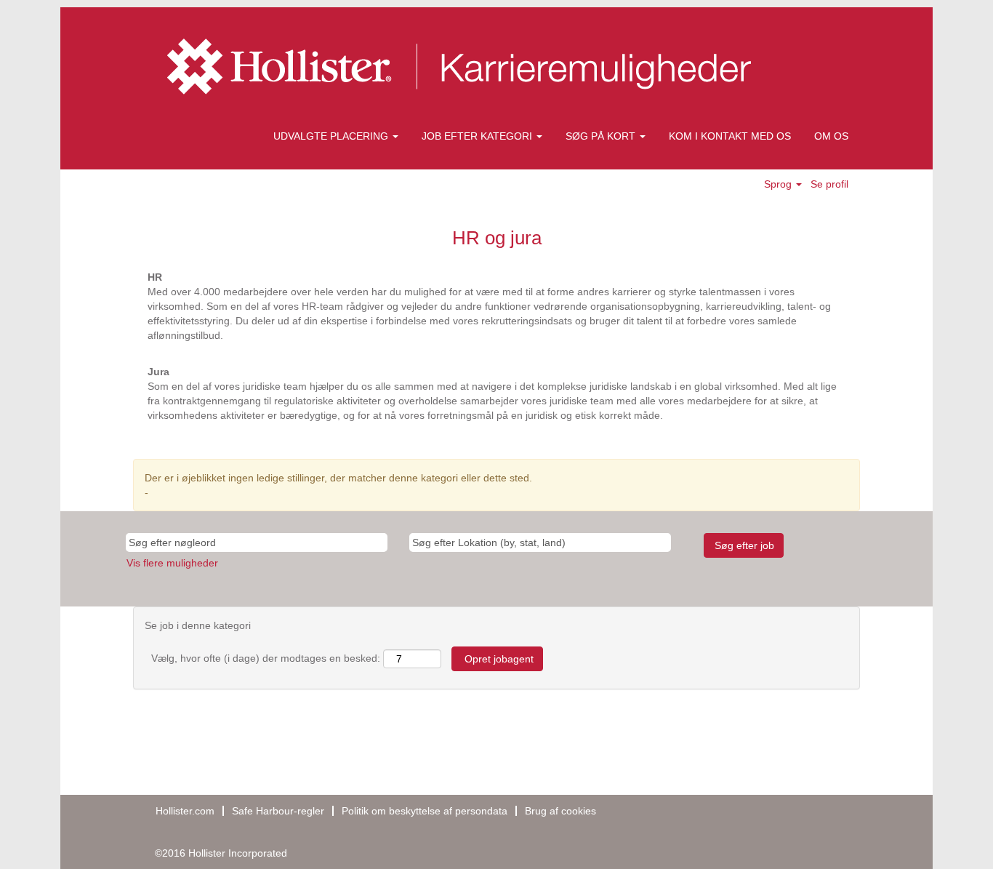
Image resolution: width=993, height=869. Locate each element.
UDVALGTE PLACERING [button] (332, 136)
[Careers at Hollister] (465, 66)
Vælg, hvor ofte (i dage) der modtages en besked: (265, 658)
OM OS (831, 136)
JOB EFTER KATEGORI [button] (478, 136)
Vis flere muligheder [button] (172, 563)
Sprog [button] (779, 184)
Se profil (829, 184)
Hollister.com (185, 811)
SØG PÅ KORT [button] (602, 136)
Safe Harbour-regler (278, 811)
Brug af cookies (560, 811)
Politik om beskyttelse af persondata (424, 811)
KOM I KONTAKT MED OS (730, 136)
